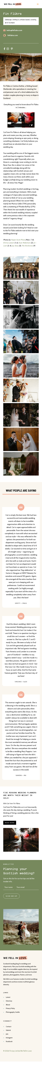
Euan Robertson (24, 243)
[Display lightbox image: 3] (21, 317)
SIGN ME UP (11, 896)
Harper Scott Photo (18, 240)
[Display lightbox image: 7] (21, 415)
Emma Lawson (8, 243)
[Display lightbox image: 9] (21, 464)
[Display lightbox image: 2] (21, 292)
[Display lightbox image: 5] (21, 366)
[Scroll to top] (40, 907)
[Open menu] (38, 4)
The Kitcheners (27, 246)
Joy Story (15, 246)
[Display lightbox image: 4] (21, 341)
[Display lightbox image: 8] (21, 439)
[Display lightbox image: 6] (21, 390)
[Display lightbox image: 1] (21, 268)
